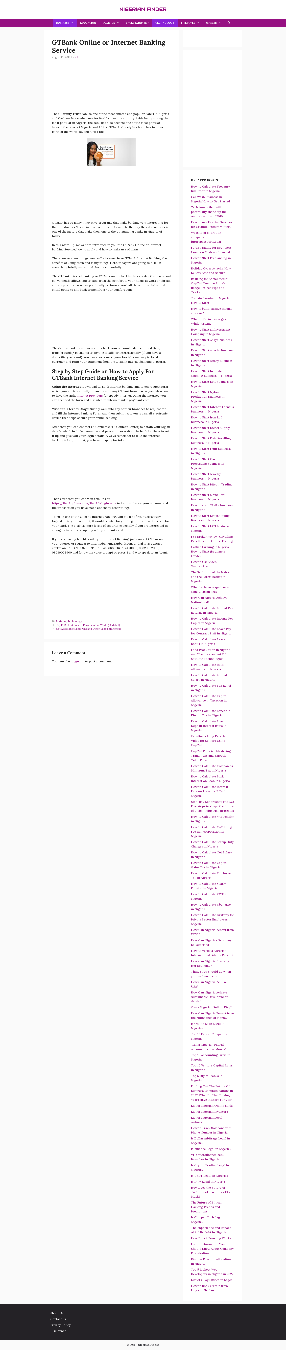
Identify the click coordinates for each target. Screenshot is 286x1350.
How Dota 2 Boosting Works (211, 1238)
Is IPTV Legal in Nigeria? (209, 1181)
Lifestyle (188, 22)
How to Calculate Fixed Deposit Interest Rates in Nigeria (208, 725)
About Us (56, 1313)
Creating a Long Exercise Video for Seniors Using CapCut (209, 740)
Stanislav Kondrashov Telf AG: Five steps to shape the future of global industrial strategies (212, 806)
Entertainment (137, 22)
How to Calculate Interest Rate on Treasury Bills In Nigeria (209, 791)
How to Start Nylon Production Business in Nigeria (207, 396)
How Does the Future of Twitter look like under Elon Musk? (211, 1192)
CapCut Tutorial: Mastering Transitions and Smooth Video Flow (211, 755)
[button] (228, 23)
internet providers (90, 395)
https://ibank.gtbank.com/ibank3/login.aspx (84, 503)
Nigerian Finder (143, 9)
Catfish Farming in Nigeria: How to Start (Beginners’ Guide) (210, 551)
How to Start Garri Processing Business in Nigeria (207, 463)
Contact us (58, 1319)
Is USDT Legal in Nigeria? (209, 1176)
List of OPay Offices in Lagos (212, 1280)
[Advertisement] (111, 88)
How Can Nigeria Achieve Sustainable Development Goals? (209, 996)
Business (62, 22)
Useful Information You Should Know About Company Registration (212, 1248)
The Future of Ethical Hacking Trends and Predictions (206, 1207)
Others (211, 22)
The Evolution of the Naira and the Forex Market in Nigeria (210, 576)
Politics (109, 22)
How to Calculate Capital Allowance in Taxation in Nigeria (209, 700)
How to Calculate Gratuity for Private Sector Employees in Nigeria (212, 919)
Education (88, 22)
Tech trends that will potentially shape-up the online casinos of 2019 (209, 211)
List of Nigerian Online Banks (212, 1106)
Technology (164, 22)
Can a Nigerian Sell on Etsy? (212, 1007)
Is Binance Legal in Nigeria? (211, 1149)
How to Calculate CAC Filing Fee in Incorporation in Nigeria (211, 831)
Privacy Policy (60, 1325)
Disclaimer (58, 1331)
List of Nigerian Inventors (210, 1111)
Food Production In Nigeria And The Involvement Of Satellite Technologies (210, 654)
